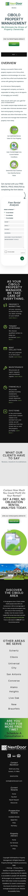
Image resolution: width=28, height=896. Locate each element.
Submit (14, 44)
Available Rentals (14, 817)
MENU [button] (14, 8)
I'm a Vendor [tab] (9, 218)
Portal (14, 794)
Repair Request (14, 800)
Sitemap (9, 868)
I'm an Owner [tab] (9, 212)
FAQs (14, 823)
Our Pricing (14, 846)
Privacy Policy (18, 868)
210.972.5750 (14, 776)
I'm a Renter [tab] (9, 215)
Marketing (13, 54)
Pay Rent (14, 797)
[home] (14, 4)
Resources (14, 803)
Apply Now (14, 820)
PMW (14, 865)
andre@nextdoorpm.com (14, 781)
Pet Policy (14, 826)
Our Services (14, 843)
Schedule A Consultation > (14, 735)
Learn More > (13, 318)
